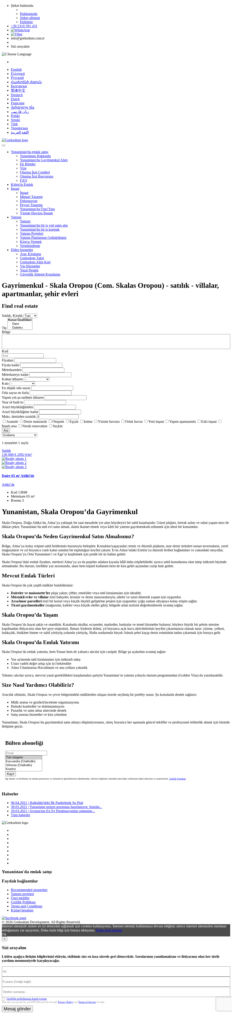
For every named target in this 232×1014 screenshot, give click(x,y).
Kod (5, 351)
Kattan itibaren (12, 379)
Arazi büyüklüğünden (17, 407)
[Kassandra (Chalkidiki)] (23, 761)
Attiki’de (8, 484)
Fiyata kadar (10, 365)
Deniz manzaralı (35, 421)
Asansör (12, 421)
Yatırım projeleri (22, 894)
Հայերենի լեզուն (26, 82)
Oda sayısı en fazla (15, 393)
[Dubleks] (20, 328)
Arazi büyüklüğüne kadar (20, 412)
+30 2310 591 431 (24, 26)
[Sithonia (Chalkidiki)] (23, 765)
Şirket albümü (30, 18)
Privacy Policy (65, 1002)
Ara (6, 430)
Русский (17, 78)
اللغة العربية (20, 132)
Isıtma (88, 421)
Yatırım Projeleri (31, 233)
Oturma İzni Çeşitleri (35, 172)
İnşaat (15, 189)
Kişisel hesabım (22, 910)
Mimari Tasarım (31, 197)
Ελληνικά (18, 74)
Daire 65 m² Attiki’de (18, 476)
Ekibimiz (26, 22)
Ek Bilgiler (28, 164)
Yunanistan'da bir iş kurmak (40, 229)
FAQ (23, 180)
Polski (15, 116)
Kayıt (10, 774)
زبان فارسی (20, 112)
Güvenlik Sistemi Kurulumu (40, 274)
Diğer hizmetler (22, 250)
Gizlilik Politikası (177, 778)
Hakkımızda (28, 14)
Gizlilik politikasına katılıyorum (27, 998)
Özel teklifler (20, 898)
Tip (4, 328)
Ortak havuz (134, 421)
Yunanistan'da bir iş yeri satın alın (44, 225)
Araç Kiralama (30, 254)
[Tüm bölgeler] (23, 758)
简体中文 (18, 90)
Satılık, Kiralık (12, 316)
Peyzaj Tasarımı (31, 205)
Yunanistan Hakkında (35, 156)
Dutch (15, 99)
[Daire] (20, 324)
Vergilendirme (30, 246)
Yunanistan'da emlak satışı (29, 152)
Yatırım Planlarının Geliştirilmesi (43, 237)
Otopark (58, 421)
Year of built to (12, 402)
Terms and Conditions (26, 906)
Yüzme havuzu (109, 421)
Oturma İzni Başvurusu (36, 176)
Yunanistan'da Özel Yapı (37, 209)
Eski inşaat (209, 421)
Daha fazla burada (109, 930)
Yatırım (16, 217)
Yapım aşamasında (182, 421)
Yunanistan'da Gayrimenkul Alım (44, 160)
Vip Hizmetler (30, 266)
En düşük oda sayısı (16, 388)
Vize (23, 168)
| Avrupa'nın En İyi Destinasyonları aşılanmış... (53, 811)
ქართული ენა (22, 107)
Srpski (15, 120)
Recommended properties (29, 890)
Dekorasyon (28, 201)
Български (19, 86)
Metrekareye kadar (15, 374)
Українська (19, 128)
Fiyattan (8, 360)
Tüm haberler (20, 815)
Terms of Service (87, 1002)
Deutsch (17, 95)
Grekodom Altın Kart (35, 262)
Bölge (6, 332)
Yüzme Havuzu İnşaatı (36, 213)
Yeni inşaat (156, 421)
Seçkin (58, 426)
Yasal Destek (29, 270)
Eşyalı (74, 421)
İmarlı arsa (9, 426)
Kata (5, 383)
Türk (14, 124)
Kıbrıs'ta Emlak (22, 184)
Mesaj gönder (17, 1008)
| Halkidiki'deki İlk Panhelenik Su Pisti (47, 803)
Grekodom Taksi (32, 258)
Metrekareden (12, 370)
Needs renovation (34, 426)
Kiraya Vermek (31, 242)
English (16, 69)
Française (17, 103)
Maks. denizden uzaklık (19, 416)
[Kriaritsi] (23, 769)
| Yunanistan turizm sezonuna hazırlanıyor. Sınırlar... (56, 807)
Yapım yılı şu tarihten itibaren (23, 397)
